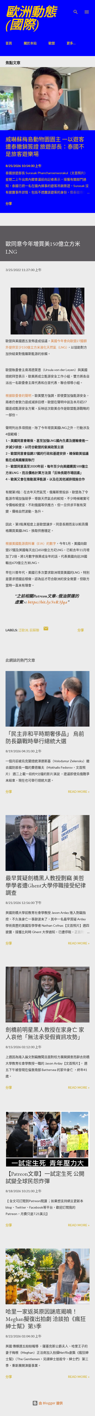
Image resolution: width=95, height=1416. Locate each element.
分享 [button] (9, 203)
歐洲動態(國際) (31, 18)
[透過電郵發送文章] (46, 630)
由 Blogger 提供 (50, 1403)
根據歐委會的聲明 (18, 395)
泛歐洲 (23, 630)
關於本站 (30, 43)
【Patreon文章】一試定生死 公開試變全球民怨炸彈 (45, 1177)
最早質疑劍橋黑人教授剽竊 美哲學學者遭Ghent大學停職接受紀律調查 (46, 885)
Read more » (78, 791)
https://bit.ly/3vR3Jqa (47, 602)
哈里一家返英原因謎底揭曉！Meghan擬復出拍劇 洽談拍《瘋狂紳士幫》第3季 (46, 1319)
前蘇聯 (34, 630)
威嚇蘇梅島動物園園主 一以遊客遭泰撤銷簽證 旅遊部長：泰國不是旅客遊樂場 (45, 147)
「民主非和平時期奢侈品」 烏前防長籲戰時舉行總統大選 (45, 737)
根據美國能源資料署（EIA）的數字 (31, 543)
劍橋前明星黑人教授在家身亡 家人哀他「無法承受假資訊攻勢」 (45, 1033)
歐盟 (51, 43)
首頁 (9, 43)
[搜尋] (75, 8)
